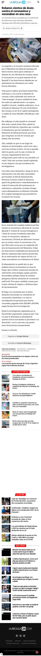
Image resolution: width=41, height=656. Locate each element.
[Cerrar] (1, 654)
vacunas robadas (23, 350)
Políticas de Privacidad (29, 643)
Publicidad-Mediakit (29, 641)
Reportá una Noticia (13, 643)
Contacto (18, 641)
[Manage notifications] (37, 652)
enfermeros (32, 349)
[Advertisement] (20, 450)
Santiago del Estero (9, 350)
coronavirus (22, 349)
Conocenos (8, 641)
